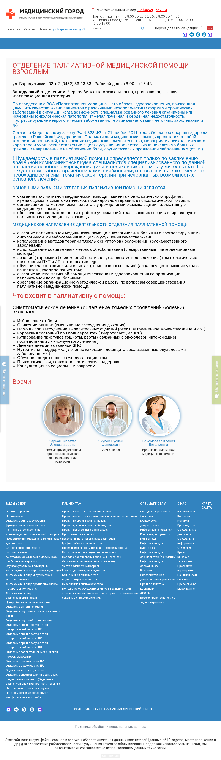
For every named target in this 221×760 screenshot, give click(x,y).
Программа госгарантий (78, 534)
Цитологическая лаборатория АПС (29, 692)
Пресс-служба (186, 584)
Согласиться (110, 755)
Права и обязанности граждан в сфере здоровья (95, 547)
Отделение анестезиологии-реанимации (32, 674)
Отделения (184, 547)
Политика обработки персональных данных (110, 727)
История (183, 520)
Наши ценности (187, 575)
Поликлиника (15, 516)
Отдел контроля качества (79, 579)
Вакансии (146, 570)
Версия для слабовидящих (176, 28)
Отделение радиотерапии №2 (25, 665)
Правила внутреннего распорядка (85, 529)
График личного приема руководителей (88, 538)
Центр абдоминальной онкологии (28, 602)
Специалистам (153, 503)
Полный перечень (17, 511)
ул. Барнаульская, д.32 (69, 29)
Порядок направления (155, 511)
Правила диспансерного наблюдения (87, 525)
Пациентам (71, 503)
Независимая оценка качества (82, 584)
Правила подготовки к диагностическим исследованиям (100, 516)
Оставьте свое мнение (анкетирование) (88, 561)
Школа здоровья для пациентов (83, 570)
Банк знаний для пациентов (80, 575)
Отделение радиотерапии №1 (25, 661)
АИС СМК (146, 593)
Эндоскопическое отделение (25, 670)
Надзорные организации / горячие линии (89, 552)
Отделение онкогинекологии (25, 606)
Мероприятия (186, 588)
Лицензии (146, 516)
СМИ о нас (184, 579)
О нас (181, 503)
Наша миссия (186, 511)
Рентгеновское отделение (23, 529)
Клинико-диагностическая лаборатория (32, 534)
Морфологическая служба (23, 697)
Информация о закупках (156, 529)
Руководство (186, 525)
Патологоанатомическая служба (27, 688)
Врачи (181, 552)
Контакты (184, 516)
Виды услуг (16, 503)
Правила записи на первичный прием (86, 511)
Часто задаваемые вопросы (81, 566)
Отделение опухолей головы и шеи (29, 620)
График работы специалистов (82, 543)
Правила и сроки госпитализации (84, 520)
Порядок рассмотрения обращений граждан (91, 556)
